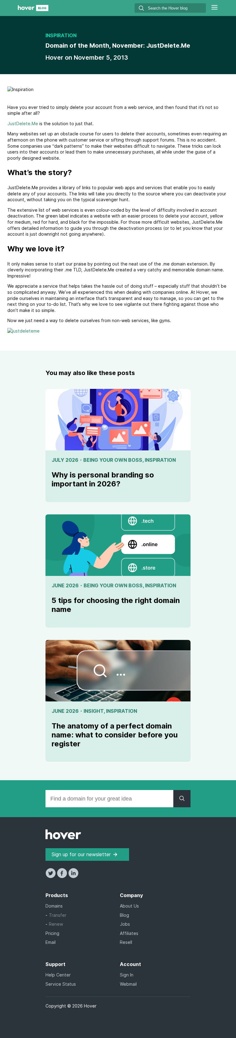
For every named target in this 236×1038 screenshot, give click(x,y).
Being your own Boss (112, 460)
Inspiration (61, 35)
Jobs (125, 924)
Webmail (128, 984)
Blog (124, 915)
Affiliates (129, 933)
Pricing (52, 933)
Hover (55, 57)
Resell (126, 942)
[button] (214, 8)
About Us (129, 905)
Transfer (57, 915)
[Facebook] (62, 876)
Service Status (60, 984)
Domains (54, 905)
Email (50, 942)
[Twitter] (51, 876)
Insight (94, 711)
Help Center (58, 974)
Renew (56, 924)
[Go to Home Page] (33, 9)
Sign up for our (81, 854)
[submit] (141, 9)
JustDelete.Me (22, 123)
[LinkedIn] (73, 876)
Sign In (126, 974)
